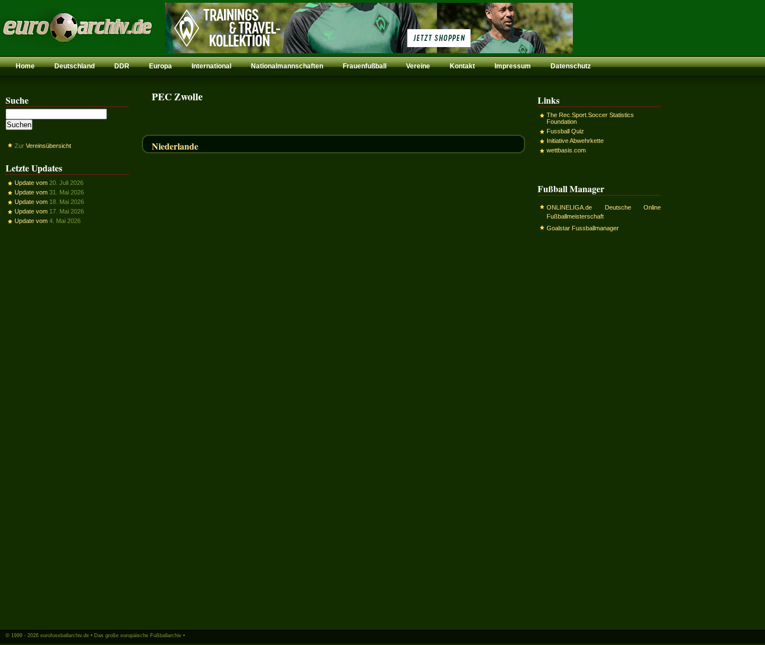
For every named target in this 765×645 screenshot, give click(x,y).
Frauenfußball (364, 66)
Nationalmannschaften (287, 66)
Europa (160, 66)
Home (25, 66)
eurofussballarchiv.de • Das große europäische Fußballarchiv (110, 635)
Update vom (31, 182)
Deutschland (74, 66)
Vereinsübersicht (48, 145)
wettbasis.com (566, 150)
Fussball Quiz (565, 131)
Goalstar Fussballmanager (583, 228)
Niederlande (175, 146)
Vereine (418, 66)
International (211, 66)
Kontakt (462, 66)
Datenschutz (571, 66)
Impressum (513, 66)
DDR (121, 66)
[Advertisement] (67, 426)
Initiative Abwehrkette (575, 140)
